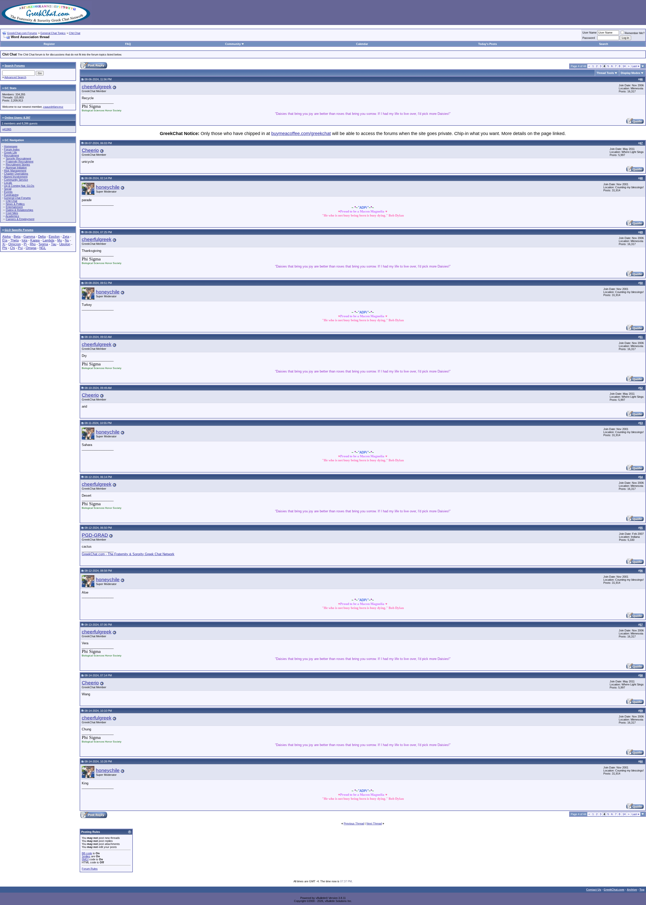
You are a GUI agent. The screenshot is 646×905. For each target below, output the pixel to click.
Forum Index (12, 149)
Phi (4, 248)
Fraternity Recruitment (19, 161)
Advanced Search (15, 77)
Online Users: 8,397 (17, 117)
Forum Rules (90, 868)
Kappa (35, 240)
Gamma (29, 236)
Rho (33, 244)
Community (233, 43)
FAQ (128, 43)
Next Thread (374, 823)
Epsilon (54, 236)
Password (588, 37)
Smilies (86, 856)
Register (49, 43)
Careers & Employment (20, 219)
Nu (67, 240)
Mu (59, 240)
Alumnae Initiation (16, 167)
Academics (12, 216)
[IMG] (85, 859)
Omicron (14, 244)
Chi (12, 248)
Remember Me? (634, 33)
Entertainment (14, 206)
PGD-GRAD (95, 535)
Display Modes (630, 72)
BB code (87, 853)
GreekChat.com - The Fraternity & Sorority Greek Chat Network (128, 554)
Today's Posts (487, 43)
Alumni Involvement (16, 176)
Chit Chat (74, 33)
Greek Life (10, 152)
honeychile (108, 187)
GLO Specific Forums (19, 229)
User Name (589, 32)
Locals (8, 182)
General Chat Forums (17, 197)
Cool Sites (12, 213)
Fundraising (11, 194)
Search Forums (15, 65)
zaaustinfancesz (53, 106)
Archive (632, 889)
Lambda (48, 240)
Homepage (10, 146)
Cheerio (90, 150)
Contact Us (593, 889)
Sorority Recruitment (18, 158)
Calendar (362, 43)
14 (624, 66)
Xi (3, 244)
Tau (53, 244)
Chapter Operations (16, 173)
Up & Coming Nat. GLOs (19, 185)
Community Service (16, 179)
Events (8, 191)
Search (603, 43)
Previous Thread (354, 823)
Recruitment (11, 155)
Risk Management (15, 170)
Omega (31, 248)
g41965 (6, 129)
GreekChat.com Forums (22, 33)
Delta (42, 236)
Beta (17, 236)
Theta (14, 240)
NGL (42, 248)
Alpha (6, 236)
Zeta (66, 236)
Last (635, 66)
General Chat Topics (53, 33)
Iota (24, 240)
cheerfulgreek (97, 86)
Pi (25, 244)
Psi (20, 248)
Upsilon (64, 244)
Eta (4, 240)
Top (641, 889)
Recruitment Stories (18, 164)
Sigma (43, 244)
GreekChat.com (614, 889)
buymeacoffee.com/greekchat (301, 133)
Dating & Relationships (19, 209)
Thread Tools (605, 72)
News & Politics (15, 203)
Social (7, 188)
